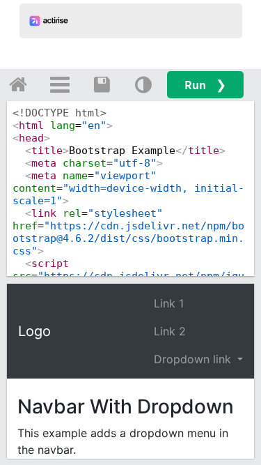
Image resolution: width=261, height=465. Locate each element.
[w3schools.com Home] (18, 84)
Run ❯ (205, 85)
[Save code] (102, 84)
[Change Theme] (143, 84)
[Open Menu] (60, 84)
